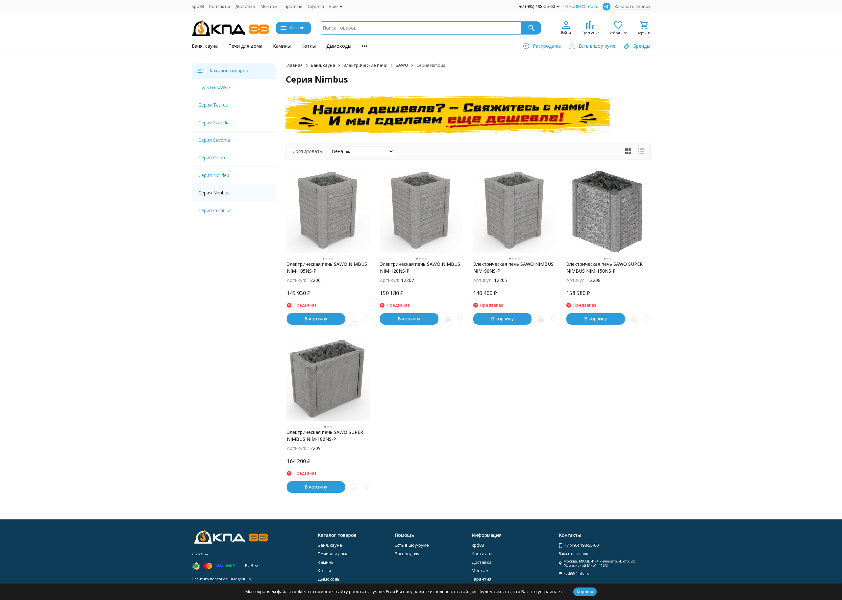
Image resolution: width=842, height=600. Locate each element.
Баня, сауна (205, 46)
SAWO (402, 65)
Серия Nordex (213, 175)
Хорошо (585, 591)
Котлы (308, 46)
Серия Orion (211, 157)
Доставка (245, 6)
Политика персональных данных (221, 578)
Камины (282, 46)
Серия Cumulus (215, 210)
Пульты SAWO (214, 87)
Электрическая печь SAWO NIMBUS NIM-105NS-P (327, 267)
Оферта (316, 6)
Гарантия (292, 6)
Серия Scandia (214, 122)
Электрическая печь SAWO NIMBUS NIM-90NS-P (513, 267)
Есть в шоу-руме (412, 545)
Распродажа (408, 554)
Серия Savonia (214, 140)
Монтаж (268, 6)
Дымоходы (338, 46)
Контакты (219, 6)
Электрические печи (365, 65)
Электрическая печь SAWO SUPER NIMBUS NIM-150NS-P (604, 267)
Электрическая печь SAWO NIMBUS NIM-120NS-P (420, 267)
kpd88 (198, 6)
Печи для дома (245, 46)
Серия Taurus (213, 105)
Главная (294, 65)
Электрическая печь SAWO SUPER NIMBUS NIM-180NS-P (325, 435)
